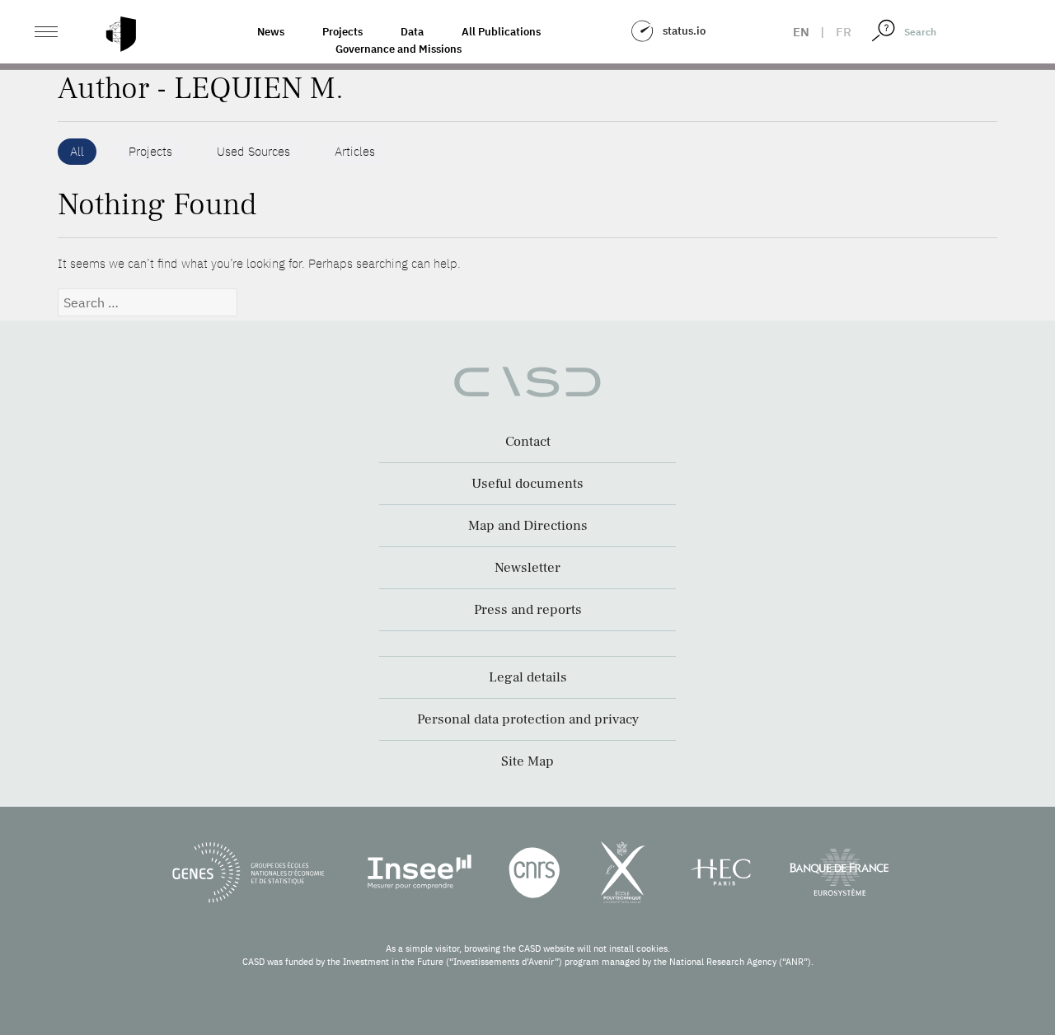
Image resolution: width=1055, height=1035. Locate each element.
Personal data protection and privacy (528, 719)
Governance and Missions (398, 49)
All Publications (501, 32)
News (270, 32)
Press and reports (528, 610)
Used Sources (253, 151)
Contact (528, 442)
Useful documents (527, 484)
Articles (355, 151)
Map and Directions (528, 526)
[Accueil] (121, 34)
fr (843, 32)
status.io (684, 31)
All (77, 151)
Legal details (528, 677)
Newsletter (527, 568)
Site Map (527, 761)
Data (412, 32)
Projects (342, 32)
